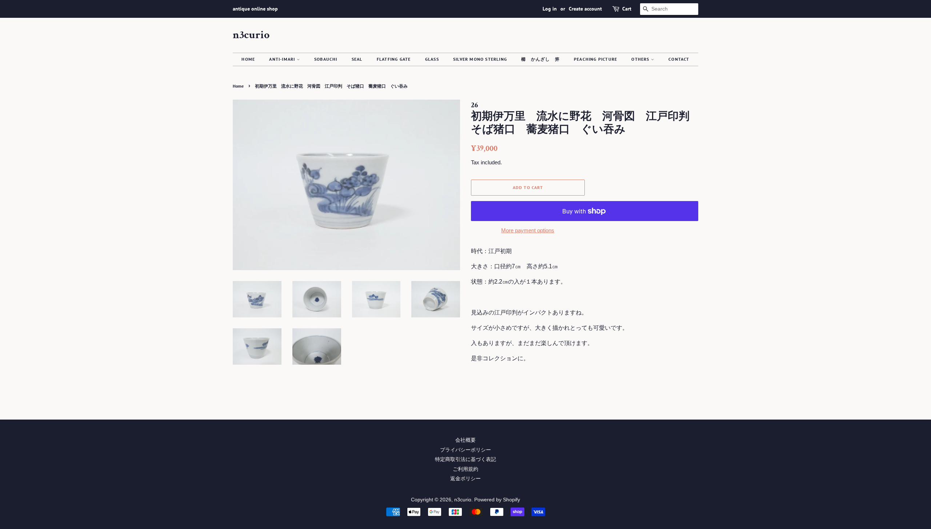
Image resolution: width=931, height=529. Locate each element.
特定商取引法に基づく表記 (465, 459)
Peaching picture (595, 59)
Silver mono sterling (480, 59)
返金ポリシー (465, 478)
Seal (357, 59)
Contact (678, 59)
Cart (626, 8)
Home (248, 59)
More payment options (527, 230)
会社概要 (465, 440)
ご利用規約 (465, 469)
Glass (432, 59)
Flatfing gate (394, 59)
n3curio (251, 35)
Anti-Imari (282, 59)
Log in (550, 8)
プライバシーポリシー (465, 450)
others (641, 59)
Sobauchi (325, 59)
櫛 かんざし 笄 (540, 59)
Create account (585, 8)
